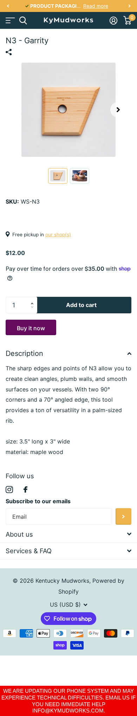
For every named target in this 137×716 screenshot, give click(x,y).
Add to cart (81, 304)
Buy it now (31, 328)
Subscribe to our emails (38, 501)
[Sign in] (113, 20)
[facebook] (25, 489)
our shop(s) (58, 234)
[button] (7, 6)
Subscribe (123, 516)
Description (24, 353)
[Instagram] (9, 489)
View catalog (10, 20)
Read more (95, 6)
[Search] (23, 20)
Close (68, 534)
